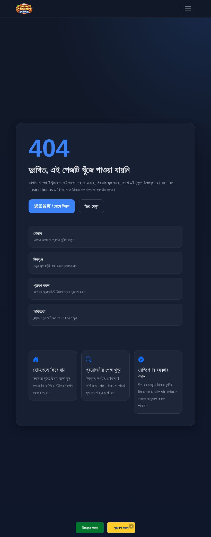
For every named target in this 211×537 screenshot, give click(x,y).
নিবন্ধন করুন (90, 527)
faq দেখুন (91, 206)
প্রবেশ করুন (121, 527)
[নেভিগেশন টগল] (188, 9)
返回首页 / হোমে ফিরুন (51, 206)
